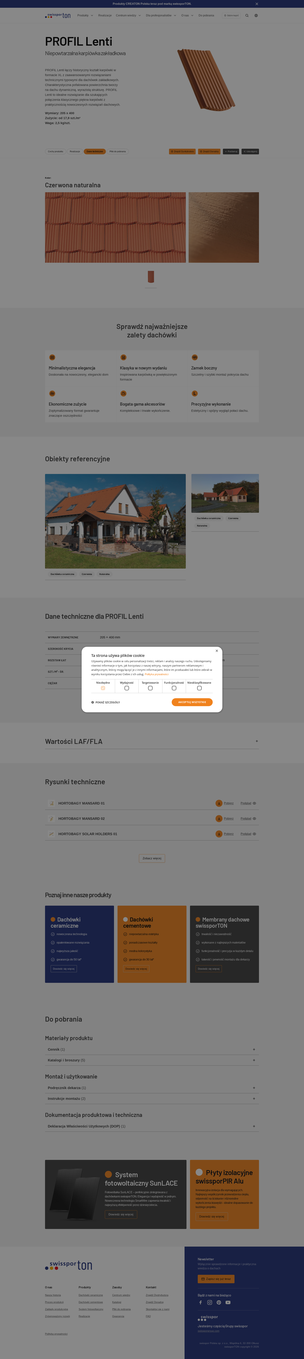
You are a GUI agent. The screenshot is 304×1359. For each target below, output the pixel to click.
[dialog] (152, 679)
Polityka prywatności (157, 674)
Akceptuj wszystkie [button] (192, 702)
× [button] (216, 650)
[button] (105, 702)
